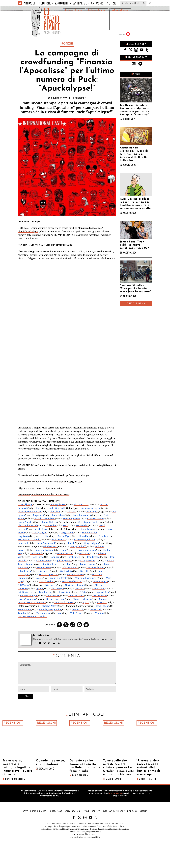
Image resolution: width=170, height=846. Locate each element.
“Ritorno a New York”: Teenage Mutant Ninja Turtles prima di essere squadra (148, 767)
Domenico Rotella (15, 779)
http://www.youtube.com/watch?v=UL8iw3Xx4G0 (43, 494)
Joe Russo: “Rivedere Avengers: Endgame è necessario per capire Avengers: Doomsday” (134, 110)
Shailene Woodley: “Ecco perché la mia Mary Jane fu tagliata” (135, 288)
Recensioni (12, 723)
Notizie (67, 43)
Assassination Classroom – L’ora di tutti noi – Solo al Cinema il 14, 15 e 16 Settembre (134, 154)
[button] (144, 3)
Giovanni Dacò (46, 768)
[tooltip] (59, 624)
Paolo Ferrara (80, 775)
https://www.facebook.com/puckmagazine (40, 488)
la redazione (79, 98)
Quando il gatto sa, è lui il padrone (50, 762)
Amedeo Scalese (147, 779)
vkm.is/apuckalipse (28, 231)
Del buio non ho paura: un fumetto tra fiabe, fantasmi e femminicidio (84, 766)
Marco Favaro (113, 779)
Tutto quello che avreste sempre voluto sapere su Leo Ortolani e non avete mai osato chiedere (118, 767)
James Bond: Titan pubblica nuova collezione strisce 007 (134, 244)
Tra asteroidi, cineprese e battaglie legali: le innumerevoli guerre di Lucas (17, 767)
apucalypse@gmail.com (70, 481)
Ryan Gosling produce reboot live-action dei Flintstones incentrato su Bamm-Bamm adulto (135, 204)
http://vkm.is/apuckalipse (76, 475)
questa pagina (115, 793)
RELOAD (124, 34)
